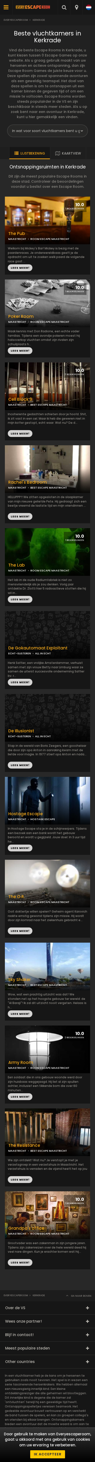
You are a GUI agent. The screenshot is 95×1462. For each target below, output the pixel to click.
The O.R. (16, 896)
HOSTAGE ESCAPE (42, 819)
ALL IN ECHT (43, 653)
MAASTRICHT (17, 322)
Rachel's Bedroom (27, 482)
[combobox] (76, 7)
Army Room (20, 1062)
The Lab (16, 565)
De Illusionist (21, 731)
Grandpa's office (26, 1228)
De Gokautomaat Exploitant (37, 648)
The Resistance (24, 1145)
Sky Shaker (19, 979)
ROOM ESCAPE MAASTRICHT (49, 322)
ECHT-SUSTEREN (19, 653)
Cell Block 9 (20, 399)
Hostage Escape (25, 813)
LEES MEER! (20, 351)
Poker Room (21, 316)
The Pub (16, 233)
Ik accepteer (47, 1454)
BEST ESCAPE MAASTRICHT (48, 488)
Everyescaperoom (16, 20)
